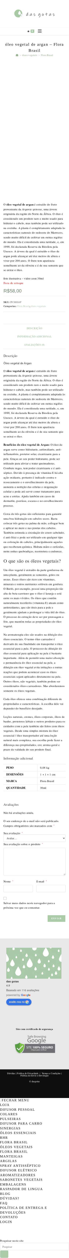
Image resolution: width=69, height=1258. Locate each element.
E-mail (41, 881)
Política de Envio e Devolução (34, 1075)
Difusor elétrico (18, 1170)
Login (6, 1222)
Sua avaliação (13, 833)
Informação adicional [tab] (34, 336)
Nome (8, 881)
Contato (9, 1217)
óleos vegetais (38, 306)
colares (9, 1114)
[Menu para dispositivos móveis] (38, 31)
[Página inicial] (17, 55)
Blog (5, 1194)
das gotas (12, 981)
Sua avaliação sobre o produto (23, 844)
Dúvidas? (9, 1198)
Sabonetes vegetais (21, 1179)
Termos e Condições (51, 1073)
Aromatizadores (18, 1175)
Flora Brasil (47, 55)
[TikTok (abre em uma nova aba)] (0, 1236)
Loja (5, 1105)
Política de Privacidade (27, 1073)
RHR (4, 1137)
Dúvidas (11, 1073)
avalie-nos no (17, 1002)
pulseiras (10, 1119)
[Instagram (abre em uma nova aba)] (0, 1231)
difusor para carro (21, 1123)
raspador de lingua (21, 1189)
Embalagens (13, 1184)
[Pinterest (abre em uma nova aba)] (0, 1226)
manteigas (11, 1156)
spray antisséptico (20, 1166)
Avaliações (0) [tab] (34, 345)
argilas (8, 1161)
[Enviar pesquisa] (4, 1254)
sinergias (10, 1128)
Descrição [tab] (35, 328)
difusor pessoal (17, 1109)
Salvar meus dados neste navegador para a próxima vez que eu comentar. (29, 905)
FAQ (4, 1203)
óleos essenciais (18, 1133)
